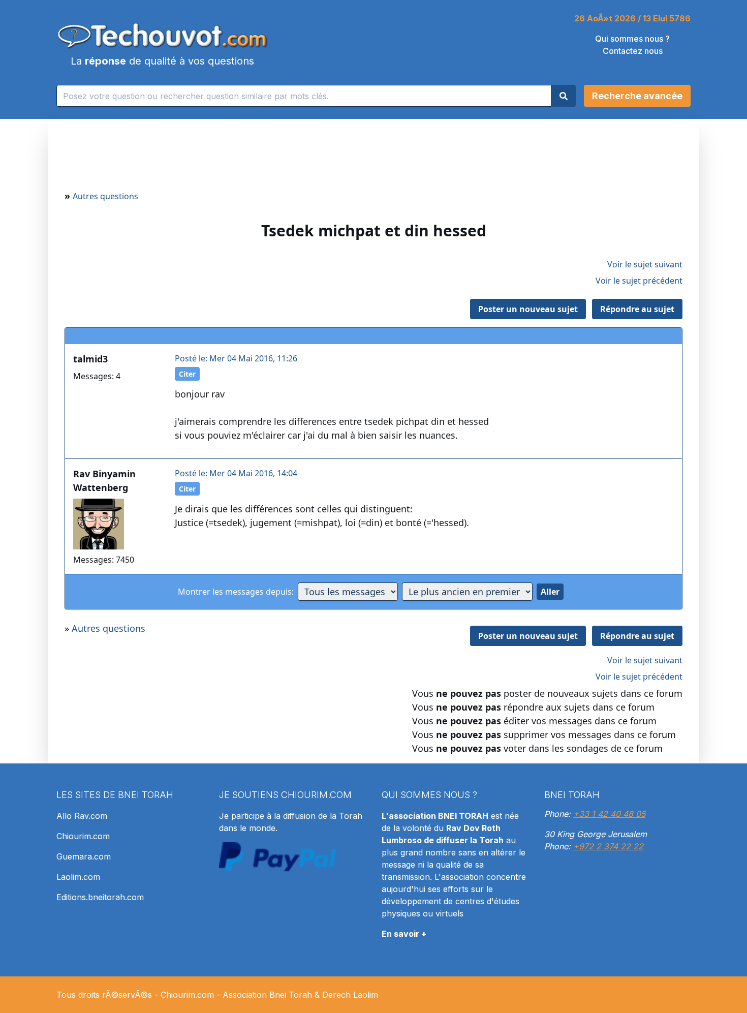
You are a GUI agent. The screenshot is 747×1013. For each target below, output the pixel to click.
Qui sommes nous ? (632, 39)
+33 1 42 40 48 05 (609, 814)
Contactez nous (633, 51)
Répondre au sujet (637, 309)
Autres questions (105, 196)
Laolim (365, 995)
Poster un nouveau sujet (528, 309)
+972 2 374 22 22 (608, 846)
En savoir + (404, 934)
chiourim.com (316, 794)
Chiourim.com (83, 836)
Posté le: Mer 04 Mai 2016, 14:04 (236, 473)
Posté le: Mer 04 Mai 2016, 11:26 (236, 358)
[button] (637, 96)
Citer (187, 374)
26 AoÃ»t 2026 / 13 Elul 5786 (632, 18)
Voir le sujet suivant (644, 264)
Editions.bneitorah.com (100, 897)
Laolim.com (78, 877)
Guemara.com (83, 856)
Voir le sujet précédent (639, 280)
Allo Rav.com (81, 816)
